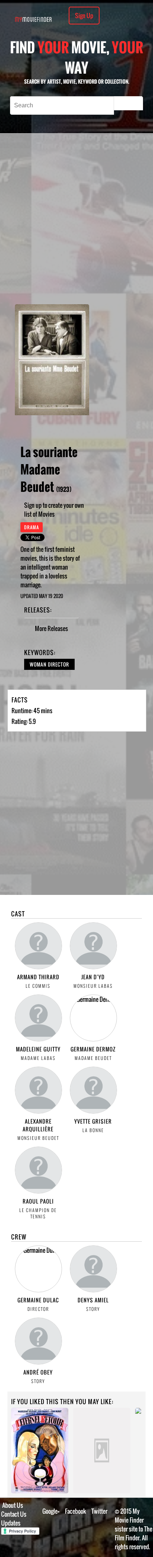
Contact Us (13, 1514)
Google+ (51, 1511)
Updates (10, 1523)
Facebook (75, 1511)
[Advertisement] (76, 218)
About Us (12, 1505)
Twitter (99, 1511)
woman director (49, 664)
